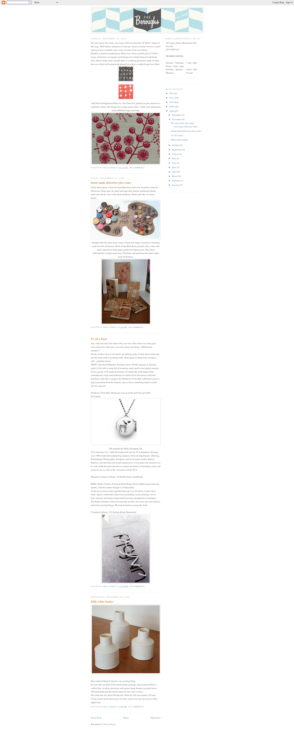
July (174, 158)
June (174, 162)
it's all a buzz (99, 339)
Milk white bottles (102, 601)
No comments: (138, 168)
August (175, 154)
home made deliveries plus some (111, 182)
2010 (172, 102)
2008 (172, 111)
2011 (172, 97)
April (174, 171)
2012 (172, 93)
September (177, 149)
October (176, 145)
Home (126, 717)
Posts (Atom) (109, 724)
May (174, 167)
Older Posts (155, 717)
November (177, 119)
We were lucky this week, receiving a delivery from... (184, 125)
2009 (172, 106)
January (176, 184)
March (175, 176)
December (177, 114)
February (176, 180)
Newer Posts (96, 717)
